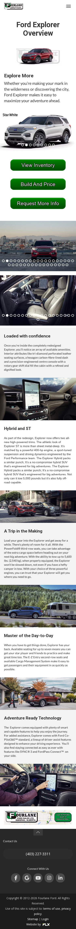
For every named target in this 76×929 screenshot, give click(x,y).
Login (45, 919)
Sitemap (32, 919)
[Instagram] (49, 877)
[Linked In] (60, 877)
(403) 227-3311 (38, 853)
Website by (34, 924)
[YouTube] (38, 877)
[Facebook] (15, 877)
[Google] (26, 877)
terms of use (51, 908)
